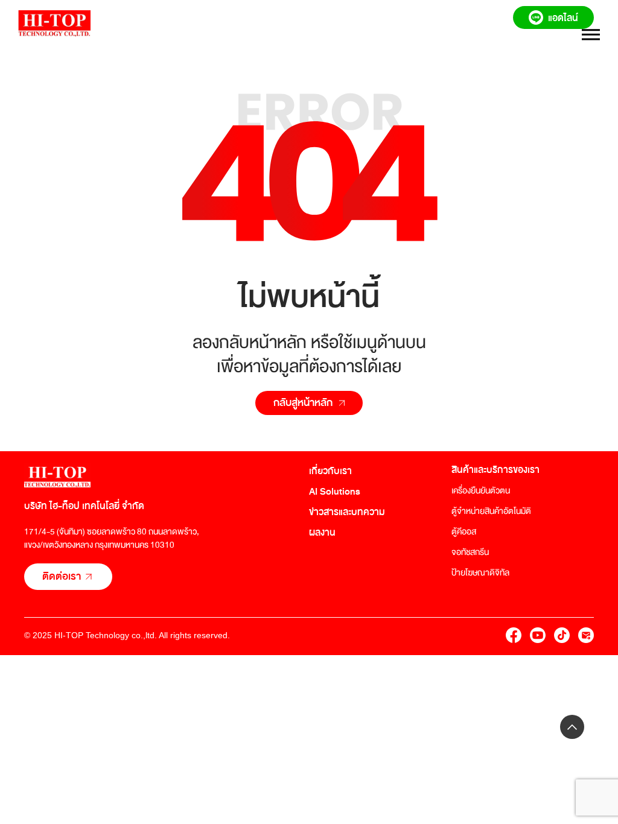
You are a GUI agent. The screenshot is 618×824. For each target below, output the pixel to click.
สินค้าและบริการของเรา (495, 470)
